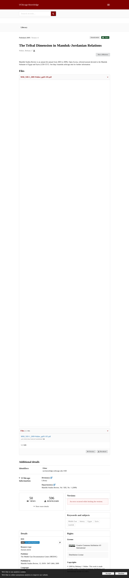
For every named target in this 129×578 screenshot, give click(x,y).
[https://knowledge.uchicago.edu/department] (55, 485)
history (82, 521)
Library (24, 27)
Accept (108, 573)
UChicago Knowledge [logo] (29, 5)
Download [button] (103, 451)
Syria (97, 521)
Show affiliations (103, 54)
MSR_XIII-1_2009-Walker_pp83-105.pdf (36, 436)
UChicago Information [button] (24, 479)
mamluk (71, 525)
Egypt (90, 521)
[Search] (53, 13)
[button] (65, 77)
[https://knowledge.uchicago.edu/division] (52, 478)
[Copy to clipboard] (60, 542)
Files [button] (25, 431)
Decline (121, 573)
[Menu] (108, 4)
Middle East (72, 521)
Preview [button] (91, 451)
